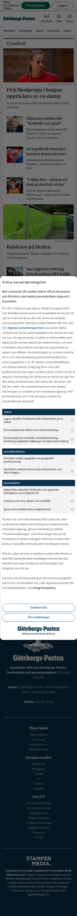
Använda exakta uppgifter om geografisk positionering (29, 460)
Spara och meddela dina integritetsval (27, 509)
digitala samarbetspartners (26, 328)
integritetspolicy (44, 588)
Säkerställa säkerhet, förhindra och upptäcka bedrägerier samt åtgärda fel (31, 491)
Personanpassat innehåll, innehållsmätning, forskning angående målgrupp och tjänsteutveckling (36, 439)
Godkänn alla (38, 607)
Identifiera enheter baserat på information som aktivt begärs (33, 471)
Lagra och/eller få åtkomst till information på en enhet (33, 420)
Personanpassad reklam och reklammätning (31, 430)
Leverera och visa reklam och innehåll (27, 501)
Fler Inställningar (38, 617)
